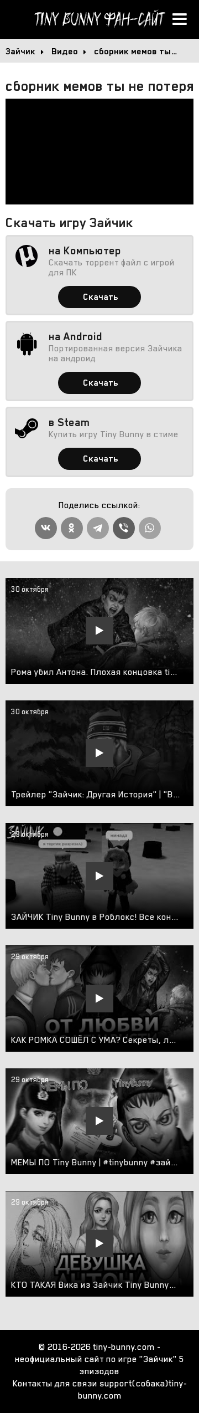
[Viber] (124, 528)
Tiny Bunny (99, 19)
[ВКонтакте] (46, 528)
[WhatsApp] (150, 528)
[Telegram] (98, 528)
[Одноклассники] (72, 528)
